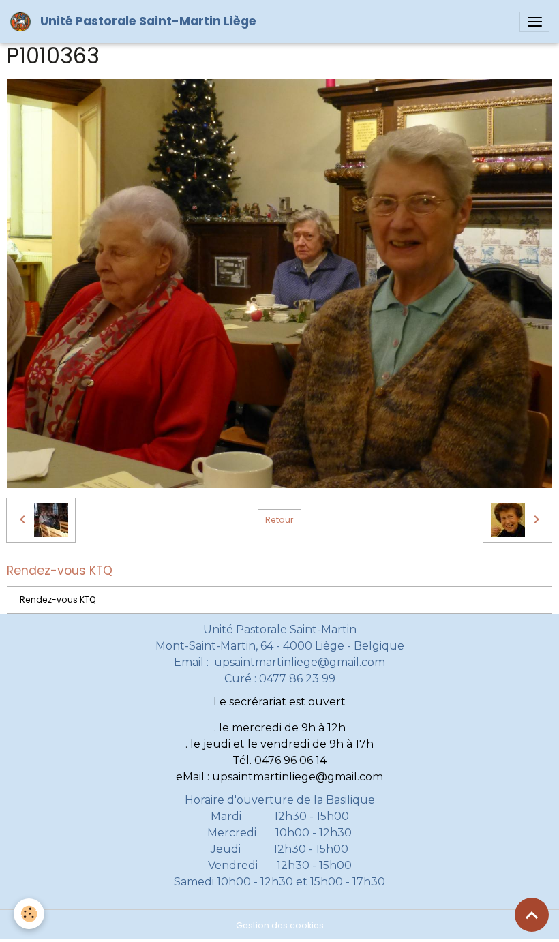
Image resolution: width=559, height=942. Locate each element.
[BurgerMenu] (534, 22)
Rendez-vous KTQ (58, 599)
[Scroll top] (532, 915)
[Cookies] (29, 913)
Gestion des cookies (280, 925)
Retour (279, 520)
